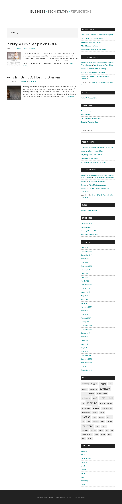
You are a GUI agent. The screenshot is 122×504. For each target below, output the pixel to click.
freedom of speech (86, 412)
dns (83, 403)
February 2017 (86, 318)
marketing (87, 426)
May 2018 (84, 299)
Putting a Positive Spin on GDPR (32, 44)
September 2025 (86, 255)
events (96, 408)
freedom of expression (107, 408)
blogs (110, 384)
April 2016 (84, 351)
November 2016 (86, 329)
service (101, 430)
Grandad (83, 72)
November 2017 (86, 307)
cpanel (95, 398)
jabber (88, 421)
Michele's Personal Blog (89, 98)
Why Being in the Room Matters (91, 42)
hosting (86, 417)
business (105, 388)
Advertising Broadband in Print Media (93, 50)
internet (101, 417)
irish (83, 421)
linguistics (109, 421)
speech (96, 434)
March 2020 (85, 281)
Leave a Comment (29, 48)
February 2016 (86, 355)
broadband (93, 389)
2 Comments (32, 81)
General (83, 470)
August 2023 (85, 259)
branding (84, 389)
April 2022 (84, 262)
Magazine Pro (53, 497)
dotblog (102, 403)
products (104, 426)
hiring (102, 412)
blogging (103, 384)
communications (102, 393)
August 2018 (85, 296)
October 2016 (85, 333)
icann (94, 417)
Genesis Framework (66, 497)
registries (93, 430)
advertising (85, 384)
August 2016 (85, 337)
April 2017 (84, 314)
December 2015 (86, 359)
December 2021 (86, 266)
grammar (95, 412)
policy (97, 426)
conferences (86, 398)
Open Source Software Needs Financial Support (97, 35)
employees (86, 408)
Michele (83, 69)
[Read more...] (70, 97)
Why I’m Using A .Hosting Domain (33, 77)
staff (103, 434)
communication (88, 394)
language (96, 421)
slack (111, 430)
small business (87, 434)
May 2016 (84, 348)
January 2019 (85, 292)
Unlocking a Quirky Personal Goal (92, 38)
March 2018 (85, 303)
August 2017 (85, 311)
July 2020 (84, 273)
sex (107, 430)
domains (91, 403)
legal (102, 421)
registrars (85, 430)
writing (83, 438)
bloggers (94, 384)
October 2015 (85, 366)
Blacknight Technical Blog (89, 122)
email (109, 403)
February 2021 (86, 270)
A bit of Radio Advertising (89, 46)
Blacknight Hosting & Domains (91, 118)
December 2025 (86, 251)
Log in (83, 497)
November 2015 (86, 363)
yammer (90, 438)
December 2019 (86, 285)
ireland (109, 417)
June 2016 (84, 344)
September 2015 (86, 370)
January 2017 (85, 322)
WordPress (76, 497)
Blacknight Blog (86, 115)
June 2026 (84, 247)
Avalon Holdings (86, 111)
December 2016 (86, 325)
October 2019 (85, 288)
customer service (106, 398)
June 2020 (84, 277)
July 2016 (84, 340)
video (109, 434)
